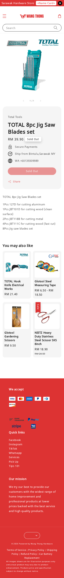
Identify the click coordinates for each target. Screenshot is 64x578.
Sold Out (32, 171)
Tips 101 (14, 466)
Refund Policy (29, 553)
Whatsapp (15, 453)
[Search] (55, 27)
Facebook (15, 440)
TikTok (13, 448)
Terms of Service (16, 550)
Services (14, 457)
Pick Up (13, 461)
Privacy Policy (36, 550)
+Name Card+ (46, 3)
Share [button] (16, 181)
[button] (4, 16)
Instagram (15, 444)
